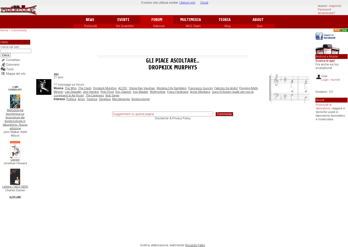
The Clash (84, 88)
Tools (10, 69)
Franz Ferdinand (177, 92)
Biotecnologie (141, 99)
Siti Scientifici (125, 26)
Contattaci (13, 60)
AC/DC (122, 88)
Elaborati (159, 26)
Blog (227, 26)
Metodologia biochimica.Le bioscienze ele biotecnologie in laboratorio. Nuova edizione (15, 119)
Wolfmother (158, 92)
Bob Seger (112, 95)
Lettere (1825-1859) (15, 186)
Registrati (335, 6)
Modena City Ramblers (171, 88)
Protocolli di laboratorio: (323, 106)
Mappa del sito (16, 73)
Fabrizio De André (226, 88)
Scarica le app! (325, 61)
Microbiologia (121, 99)
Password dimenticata (325, 11)
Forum (156, 19)
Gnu (56, 74)
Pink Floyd (107, 92)
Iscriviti (335, 80)
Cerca (5, 55)
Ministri (58, 92)
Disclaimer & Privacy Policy (173, 118)
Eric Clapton (123, 92)
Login (324, 80)
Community (19, 30)
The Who (71, 88)
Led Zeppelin (73, 92)
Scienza (92, 99)
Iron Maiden (140, 92)
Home (4, 30)
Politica (71, 99)
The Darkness (95, 95)
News (90, 19)
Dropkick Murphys (105, 88)
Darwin (15, 159)
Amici (81, 99)
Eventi (123, 19)
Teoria (225, 19)
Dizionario (13, 64)
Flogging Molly (248, 88)
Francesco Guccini (200, 88)
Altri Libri (15, 197)
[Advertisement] (172, 45)
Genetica (105, 99)
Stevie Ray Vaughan (142, 88)
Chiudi (204, 2)
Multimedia (190, 19)
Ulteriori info (187, 2)
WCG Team (193, 26)
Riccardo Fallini (195, 245)
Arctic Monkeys (200, 92)
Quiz (260, 26)
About (258, 19)
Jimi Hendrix (91, 92)
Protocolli (90, 26)
